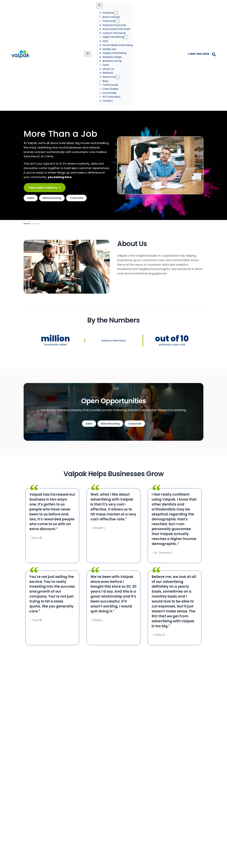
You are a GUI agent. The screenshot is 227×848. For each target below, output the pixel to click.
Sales (30, 198)
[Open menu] (88, 54)
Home (27, 223)
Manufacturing (52, 198)
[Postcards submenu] (117, 21)
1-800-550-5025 (198, 54)
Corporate (76, 198)
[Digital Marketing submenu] (126, 37)
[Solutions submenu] (116, 13)
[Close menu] (99, 5)
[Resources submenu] (118, 77)
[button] (45, 187)
